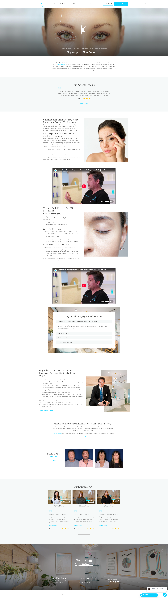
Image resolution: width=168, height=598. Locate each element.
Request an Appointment (84, 562)
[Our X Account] (113, 582)
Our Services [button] (63, 3)
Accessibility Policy (102, 594)
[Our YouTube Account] (118, 582)
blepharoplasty (61, 64)
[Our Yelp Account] (115, 582)
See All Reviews (84, 103)
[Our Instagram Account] (108, 582)
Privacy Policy (112, 594)
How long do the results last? (65, 342)
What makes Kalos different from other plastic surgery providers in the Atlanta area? (78, 321)
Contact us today (58, 433)
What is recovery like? (63, 337)
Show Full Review (53, 525)
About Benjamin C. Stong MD (47, 410)
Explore (54, 460)
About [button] (55, 3)
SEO (118, 594)
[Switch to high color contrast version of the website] (145, 3)
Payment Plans (89, 3)
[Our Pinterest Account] (111, 582)
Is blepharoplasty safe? (63, 333)
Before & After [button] (73, 3)
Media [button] (81, 3)
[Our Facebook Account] (106, 582)
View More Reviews (84, 536)
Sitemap (93, 594)
